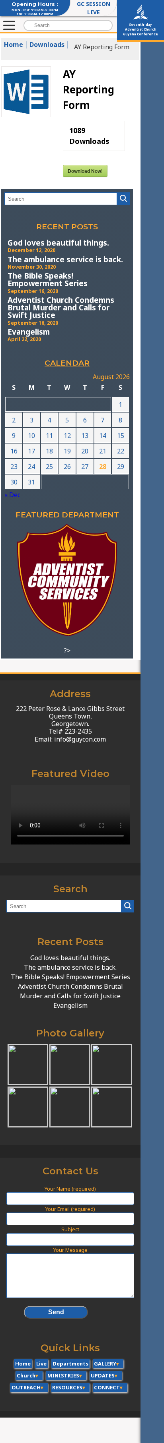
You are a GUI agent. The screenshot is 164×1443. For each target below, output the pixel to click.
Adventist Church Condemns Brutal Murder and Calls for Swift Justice (61, 307)
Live (41, 1363)
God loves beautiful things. (58, 242)
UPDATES (103, 1375)
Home (23, 1363)
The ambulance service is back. (65, 259)
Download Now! (85, 170)
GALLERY (105, 1363)
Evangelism (29, 331)
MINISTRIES (63, 1375)
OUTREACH (26, 1387)
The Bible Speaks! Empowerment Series (48, 279)
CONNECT (107, 1387)
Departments (70, 1363)
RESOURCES (67, 1387)
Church (26, 1375)
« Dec (12, 494)
